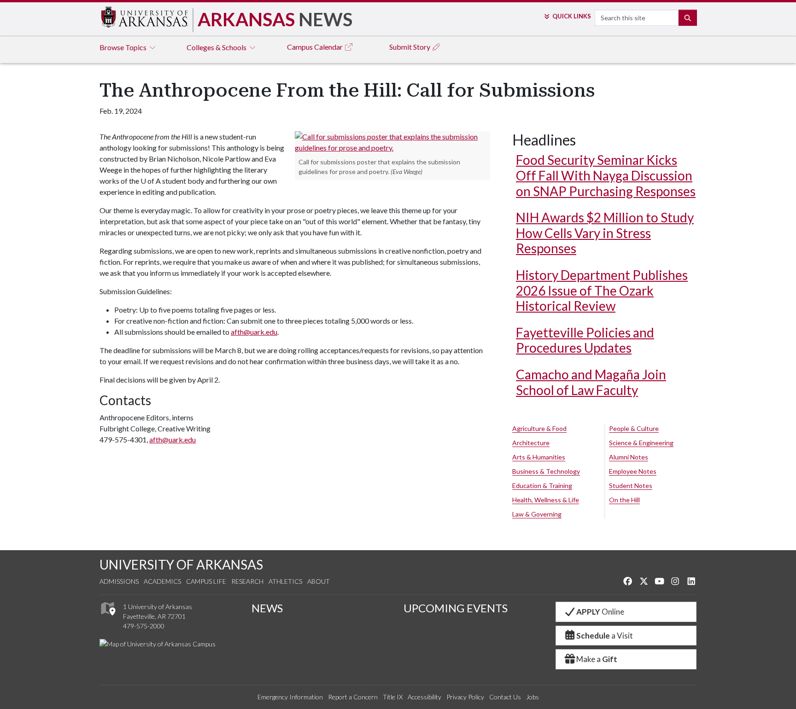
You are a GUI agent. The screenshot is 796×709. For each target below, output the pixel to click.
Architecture (531, 443)
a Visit (604, 635)
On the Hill (624, 500)
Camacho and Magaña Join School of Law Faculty (591, 382)
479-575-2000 (143, 626)
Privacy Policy (465, 697)
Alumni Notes (628, 457)
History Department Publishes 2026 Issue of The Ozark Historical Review (602, 290)
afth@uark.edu (254, 331)
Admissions (119, 581)
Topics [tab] (124, 47)
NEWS (267, 608)
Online (600, 611)
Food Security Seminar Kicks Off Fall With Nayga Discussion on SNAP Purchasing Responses (606, 175)
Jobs (532, 697)
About (318, 581)
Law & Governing (537, 514)
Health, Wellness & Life (545, 500)
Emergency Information (290, 697)
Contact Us (505, 697)
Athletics (285, 581)
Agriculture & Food (539, 428)
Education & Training (542, 485)
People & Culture (634, 428)
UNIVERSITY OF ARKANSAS (181, 564)
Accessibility (424, 697)
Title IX (393, 697)
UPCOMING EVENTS (456, 608)
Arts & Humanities (538, 457)
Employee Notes (632, 471)
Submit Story (410, 46)
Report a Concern (353, 697)
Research (247, 581)
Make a (596, 659)
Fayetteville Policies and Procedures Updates (585, 340)
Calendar (315, 46)
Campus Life (206, 581)
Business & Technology (546, 471)
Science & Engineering (641, 443)
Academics (162, 581)
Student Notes (630, 485)
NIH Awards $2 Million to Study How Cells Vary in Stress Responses (605, 232)
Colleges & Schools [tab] (217, 47)
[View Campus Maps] (108, 618)
